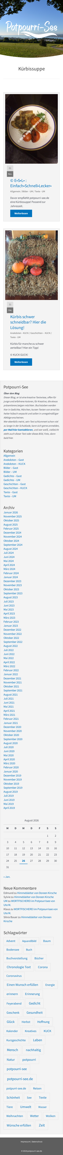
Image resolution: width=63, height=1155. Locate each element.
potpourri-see (17, 1069)
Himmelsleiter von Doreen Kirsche (37, 893)
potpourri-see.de (20, 1078)
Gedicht (34, 1003)
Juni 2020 (9, 751)
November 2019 (13, 779)
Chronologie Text (19, 967)
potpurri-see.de (16, 1088)
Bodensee (12, 949)
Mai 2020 (9, 755)
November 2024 (13, 536)
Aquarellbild (29, 941)
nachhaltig (33, 1050)
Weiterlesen (23, 213)
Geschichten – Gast (15, 484)
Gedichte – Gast (13, 476)
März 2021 (9, 715)
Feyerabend (14, 1003)
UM (5, 901)
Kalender (12, 1031)
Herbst (26, 1022)
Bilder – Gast (11, 468)
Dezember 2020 (12, 727)
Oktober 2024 (11, 541)
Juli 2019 (9, 795)
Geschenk (13, 1013)
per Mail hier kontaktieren (18, 429)
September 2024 (13, 545)
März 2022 (9, 666)
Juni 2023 (9, 605)
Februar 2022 (11, 670)
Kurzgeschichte (16, 1040)
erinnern (12, 994)
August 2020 (11, 743)
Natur (11, 1059)
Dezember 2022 (12, 629)
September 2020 (13, 739)
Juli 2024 (9, 553)
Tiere (9, 1107)
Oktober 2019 (11, 783)
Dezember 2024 (12, 532)
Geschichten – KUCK (40, 333)
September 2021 (13, 690)
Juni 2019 (9, 800)
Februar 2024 (11, 573)
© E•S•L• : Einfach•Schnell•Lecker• (31, 183)
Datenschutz (37, 1141)
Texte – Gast (11, 492)
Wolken (50, 1116)
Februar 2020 (11, 767)
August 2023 (11, 597)
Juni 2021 (9, 702)
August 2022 (11, 646)
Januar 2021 (11, 723)
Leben (37, 1040)
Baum (47, 941)
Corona (43, 967)
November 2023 (13, 585)
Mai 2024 (9, 561)
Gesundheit (35, 1013)
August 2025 (11, 524)
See (29, 1097)
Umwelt (25, 1107)
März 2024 (9, 569)
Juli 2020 (9, 747)
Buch (29, 949)
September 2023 (13, 593)
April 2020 (9, 759)
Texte (43, 1097)
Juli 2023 (9, 601)
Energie (50, 985)
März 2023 (9, 617)
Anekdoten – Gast (14, 460)
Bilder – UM (10, 472)
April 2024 (9, 565)
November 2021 (13, 682)
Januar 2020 (11, 771)
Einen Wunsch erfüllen (22, 985)
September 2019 (13, 787)
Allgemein (15, 191)
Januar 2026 (11, 512)
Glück (11, 1022)
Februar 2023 (11, 621)
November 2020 (13, 731)
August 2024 (11, 549)
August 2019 (11, 791)
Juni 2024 (9, 557)
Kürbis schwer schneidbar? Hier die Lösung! (28, 322)
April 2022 (9, 662)
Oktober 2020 (11, 735)
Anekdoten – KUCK (14, 464)
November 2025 (13, 516)
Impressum (25, 1141)
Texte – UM (10, 496)
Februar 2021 (11, 719)
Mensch (12, 1050)
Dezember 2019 (12, 775)
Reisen (37, 1088)
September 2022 (13, 642)
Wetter (34, 1116)
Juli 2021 (9, 698)
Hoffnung (43, 1022)
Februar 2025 (11, 528)
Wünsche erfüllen (19, 1125)
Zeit (42, 1125)
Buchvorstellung (16, 958)
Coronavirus (14, 976)
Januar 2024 (11, 577)
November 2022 (13, 634)
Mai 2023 (9, 609)
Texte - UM (40, 191)
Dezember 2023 (12, 581)
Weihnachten (14, 1116)
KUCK (47, 1031)
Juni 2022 (9, 654)
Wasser (42, 1107)
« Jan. (7, 877)
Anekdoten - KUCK (19, 333)
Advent (10, 941)
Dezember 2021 (12, 678)
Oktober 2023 (11, 589)
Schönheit (13, 1097)
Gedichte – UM (12, 480)
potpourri (29, 1059)
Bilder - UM (27, 191)
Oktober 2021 (11, 686)
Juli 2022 (9, 650)
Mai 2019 (9, 804)
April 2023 (9, 613)
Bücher (39, 958)
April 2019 (9, 808)
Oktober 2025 (11, 520)
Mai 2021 (9, 706)
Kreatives (30, 1031)
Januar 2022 (11, 674)
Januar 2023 (11, 625)
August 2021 (11, 694)
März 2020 (9, 763)
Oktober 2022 (11, 638)
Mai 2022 (9, 658)
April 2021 (9, 711)
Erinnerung (32, 994)
